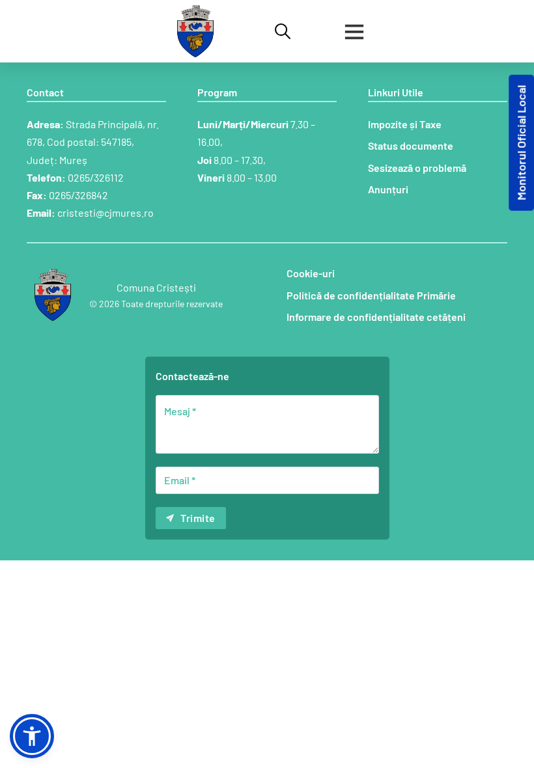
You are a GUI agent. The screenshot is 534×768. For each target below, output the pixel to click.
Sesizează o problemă (417, 167)
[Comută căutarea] (282, 31)
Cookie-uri (311, 273)
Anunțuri (388, 189)
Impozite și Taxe (405, 124)
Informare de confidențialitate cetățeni (376, 316)
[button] (32, 736)
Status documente (410, 145)
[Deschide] (354, 31)
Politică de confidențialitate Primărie (371, 295)
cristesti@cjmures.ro (105, 212)
